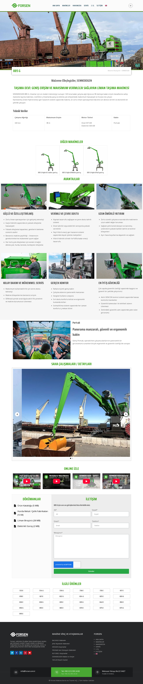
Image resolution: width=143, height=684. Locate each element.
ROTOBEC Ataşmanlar (59, 653)
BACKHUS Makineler (59, 640)
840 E (102, 602)
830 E (21, 602)
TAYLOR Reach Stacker (60, 660)
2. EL (97, 649)
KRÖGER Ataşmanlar (59, 647)
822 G (61, 596)
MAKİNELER (100, 642)
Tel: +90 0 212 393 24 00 (70, 671)
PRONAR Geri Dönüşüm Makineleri (64, 650)
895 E (21, 613)
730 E (81, 590)
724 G (41, 590)
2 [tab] (72, 458)
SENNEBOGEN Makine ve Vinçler (63, 657)
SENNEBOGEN (125, 70)
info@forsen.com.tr (28, 671)
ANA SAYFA (99, 639)
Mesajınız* (58, 533)
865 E (61, 607)
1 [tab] (70, 458)
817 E (122, 590)
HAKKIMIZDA (100, 644)
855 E (41, 607)
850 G (21, 607)
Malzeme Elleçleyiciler (114, 70)
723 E (21, 590)
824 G (81, 596)
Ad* (55, 510)
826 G (122, 596)
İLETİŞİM (99, 652)
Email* (56, 521)
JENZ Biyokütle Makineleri (61, 644)
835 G (81, 602)
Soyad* (94, 510)
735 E (101, 590)
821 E (41, 596)
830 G (41, 602)
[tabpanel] (71, 413)
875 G (122, 607)
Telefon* (95, 521)
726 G (61, 590)
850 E (122, 602)
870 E (82, 607)
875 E (102, 607)
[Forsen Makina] (20, 5)
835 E (61, 602)
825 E (102, 596)
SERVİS (98, 647)
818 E (21, 596)
